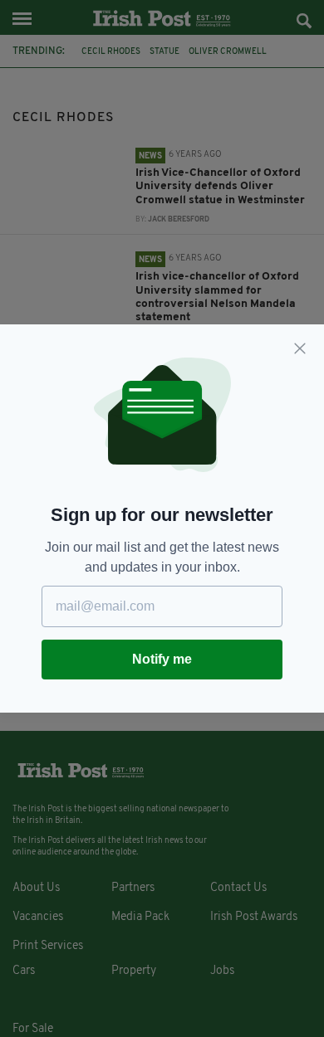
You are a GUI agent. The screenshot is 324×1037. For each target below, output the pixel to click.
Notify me (162, 659)
